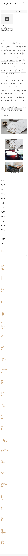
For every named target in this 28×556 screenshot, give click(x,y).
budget (2, 46)
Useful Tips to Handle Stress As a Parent (14, 172)
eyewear (2, 347)
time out (23, 103)
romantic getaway (3, 475)
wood (1, 538)
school (14, 97)
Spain (23, 53)
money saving (2, 439)
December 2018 (3, 226)
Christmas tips (2, 314)
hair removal (2, 77)
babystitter (10, 56)
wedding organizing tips (18, 107)
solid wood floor (3, 100)
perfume (5, 94)
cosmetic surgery (3, 66)
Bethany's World (14, 3)
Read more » (7, 32)
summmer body (2, 505)
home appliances (11, 80)
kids (1, 417)
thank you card (14, 103)
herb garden (2, 392)
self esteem (16, 97)
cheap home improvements (11, 63)
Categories (2, 258)
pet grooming (14, 94)
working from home (15, 110)
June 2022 (2, 179)
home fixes (21, 80)
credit (13, 66)
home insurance (3, 403)
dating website (14, 67)
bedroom (2, 281)
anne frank (2, 263)
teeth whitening (9, 103)
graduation (15, 76)
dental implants (23, 67)
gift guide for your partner (4, 369)
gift (11, 47)
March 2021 (2, 193)
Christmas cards (22, 50)
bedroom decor (2, 282)
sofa (1, 492)
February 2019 (2, 224)
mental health (6, 43)
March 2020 (2, 208)
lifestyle (2, 425)
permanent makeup (9, 94)
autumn (2, 56)
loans (23, 47)
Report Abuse (2, 246)
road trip (2, 473)
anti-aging (2, 266)
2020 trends (10, 50)
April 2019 (2, 221)
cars (1, 301)
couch (11, 66)
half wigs (13, 77)
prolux (21, 94)
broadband (2, 60)
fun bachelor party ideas (8, 73)
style (25, 100)
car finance (15, 60)
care (1, 298)
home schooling (3, 406)
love (13, 87)
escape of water (23, 70)
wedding (2, 529)
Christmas (13, 43)
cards (1, 297)
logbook (7, 87)
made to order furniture (21, 87)
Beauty (23, 40)
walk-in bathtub (21, 104)
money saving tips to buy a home (11, 90)
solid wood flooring (9, 100)
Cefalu (18, 50)
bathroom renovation (21, 57)
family (1, 348)
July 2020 (2, 203)
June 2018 (2, 233)
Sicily (20, 53)
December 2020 (3, 197)
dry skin (2, 338)
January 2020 (2, 211)
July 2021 (2, 189)
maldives (2, 435)
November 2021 (3, 185)
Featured (2, 351)
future (14, 73)
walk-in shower (2, 522)
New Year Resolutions (7, 53)
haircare (9, 77)
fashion (2, 47)
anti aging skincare (3, 265)
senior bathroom (3, 483)
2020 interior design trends (4, 50)
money (1, 438)
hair (18, 76)
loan (4, 87)
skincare (10, 43)
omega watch (2, 93)
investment (2, 413)
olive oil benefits (3, 453)
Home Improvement (19, 40)
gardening (2, 43)
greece (13, 47)
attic (1, 267)
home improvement (6, 40)
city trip (1, 316)
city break (11, 46)
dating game (10, 67)
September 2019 (3, 216)
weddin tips (2, 107)
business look (11, 60)
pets (1, 465)
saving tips (8, 97)
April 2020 (2, 207)
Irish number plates (3, 414)
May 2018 (2, 234)
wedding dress (7, 107)
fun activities (2, 73)
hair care (21, 76)
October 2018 (2, 229)
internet (2, 412)
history (4, 80)
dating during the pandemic (19, 46)
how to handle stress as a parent (5, 83)
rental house (2, 470)
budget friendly (7, 60)
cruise (16, 66)
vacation (2, 518)
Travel (15, 40)
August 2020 (2, 202)
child (24, 63)
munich (25, 90)
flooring (5, 47)
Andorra (14, 50)
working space (21, 110)
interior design (2, 411)
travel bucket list (6, 104)
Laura (2, 250)
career (1, 299)
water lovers (2, 526)
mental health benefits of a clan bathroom (6, 437)
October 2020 (2, 199)
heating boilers (2, 391)
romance (2, 474)
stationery (16, 100)
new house (2, 447)
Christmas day (2, 313)
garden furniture (21, 73)
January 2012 (2, 242)
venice (14, 104)
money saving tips (3, 90)
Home (1, 549)
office (22, 43)
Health (1, 384)
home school (2, 405)
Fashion (2, 350)
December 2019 (3, 212)
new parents (2, 448)
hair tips (6, 77)
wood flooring (3, 110)
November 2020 (3, 198)
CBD (16, 50)
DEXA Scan (2, 333)
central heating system (4, 63)
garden (17, 43)
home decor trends (16, 80)
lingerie (2, 87)
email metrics (8, 70)
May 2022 (2, 180)
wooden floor (8, 110)
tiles (17, 103)
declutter (18, 67)
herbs (1, 80)
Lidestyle (2, 53)
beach (25, 57)
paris (24, 93)
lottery (10, 87)
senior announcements (22, 97)
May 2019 (2, 220)
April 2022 (2, 181)
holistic (7, 80)
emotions (11, 70)
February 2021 (2, 194)
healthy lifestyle (17, 47)
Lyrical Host (2, 251)
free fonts (2, 356)
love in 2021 (16, 87)
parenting (21, 93)
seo (1, 485)
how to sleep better (13, 83)
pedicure (2, 94)
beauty (1, 279)
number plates (2, 451)
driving (25, 46)
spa (13, 100)
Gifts (1, 370)
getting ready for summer (4, 367)
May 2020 (2, 206)
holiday (1, 395)
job (21, 47)
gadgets (16, 73)
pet (24, 43)
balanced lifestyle (7, 57)
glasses (6, 76)
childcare (2, 309)
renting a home (2, 472)
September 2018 (3, 230)
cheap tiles (17, 63)
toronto (2, 104)
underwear (11, 104)
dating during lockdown (4, 67)
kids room (2, 419)
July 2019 (2, 217)
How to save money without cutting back (14, 149)
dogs (1, 334)
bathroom (2, 275)
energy (15, 70)
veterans (17, 104)
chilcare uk (20, 63)
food (1, 355)
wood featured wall (3, 539)
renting (1, 471)
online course (7, 93)
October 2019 (2, 215)
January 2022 (2, 184)
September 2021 (3, 188)
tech (5, 103)
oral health (11, 93)
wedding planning (24, 107)
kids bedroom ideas (3, 418)
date (18, 66)
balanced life (2, 57)
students (20, 100)
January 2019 (2, 225)
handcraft (16, 77)
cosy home (7, 66)
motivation (17, 90)
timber (20, 103)
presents (18, 94)
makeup (2, 434)
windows (2, 537)
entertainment (18, 70)
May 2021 (2, 190)
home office (2, 404)
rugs (1, 97)
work (11, 110)
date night (21, 66)
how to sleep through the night (21, 83)
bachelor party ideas (20, 56)
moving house (21, 90)
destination (2, 332)
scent (11, 97)
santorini (4, 97)
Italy (1, 415)
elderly (1, 339)
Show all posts (18, 11)
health (19, 43)
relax (24, 94)
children (8, 46)
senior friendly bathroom (4, 484)
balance (25, 56)
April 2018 (2, 235)
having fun (20, 77)
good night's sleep (10, 76)
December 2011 (3, 243)
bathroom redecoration (14, 57)
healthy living (2, 390)
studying (23, 100)
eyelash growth (2, 346)
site (1, 488)
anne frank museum (3, 264)
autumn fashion (6, 56)
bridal (1, 286)
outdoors (18, 93)
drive (1, 336)
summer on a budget (3, 503)
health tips (23, 77)
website (2, 527)
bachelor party (15, 56)
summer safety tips (3, 504)
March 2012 (2, 239)
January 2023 (2, 176)
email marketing (3, 70)
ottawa (15, 93)
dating (14, 46)
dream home (2, 335)
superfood (2, 103)
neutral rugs (2, 446)
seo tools (2, 486)
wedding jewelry (11, 107)
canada (5, 46)
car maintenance (20, 60)
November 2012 (3, 238)
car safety (24, 60)
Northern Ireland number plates (15, 53)
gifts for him (2, 76)
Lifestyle (2, 40)
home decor (11, 40)
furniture (8, 47)
